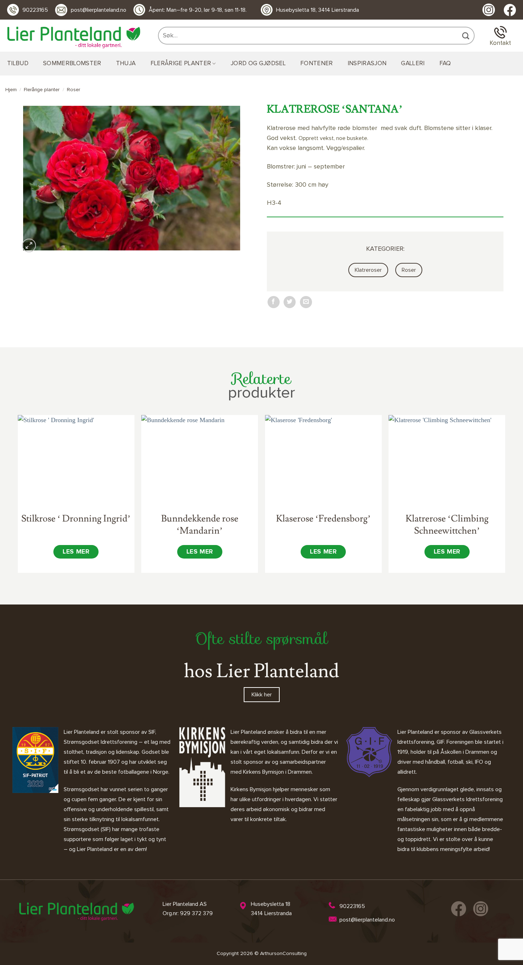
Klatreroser (368, 270)
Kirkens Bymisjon (251, 789)
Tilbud (17, 64)
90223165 (35, 10)
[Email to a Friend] (306, 302)
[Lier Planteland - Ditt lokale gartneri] (73, 37)
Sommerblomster (72, 64)
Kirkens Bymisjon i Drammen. (278, 772)
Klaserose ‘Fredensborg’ (323, 519)
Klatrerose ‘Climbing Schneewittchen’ (447, 525)
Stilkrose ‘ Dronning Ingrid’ (76, 519)
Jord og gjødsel (258, 64)
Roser (73, 89)
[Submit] (466, 36)
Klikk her (262, 694)
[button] (29, 246)
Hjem (11, 89)
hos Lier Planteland (261, 671)
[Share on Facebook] (274, 302)
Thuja (126, 64)
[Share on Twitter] (290, 302)
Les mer (76, 552)
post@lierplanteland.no (98, 10)
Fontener (316, 64)
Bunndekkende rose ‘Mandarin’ (199, 525)
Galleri (412, 64)
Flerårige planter (180, 64)
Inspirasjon (367, 64)
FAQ (445, 64)
